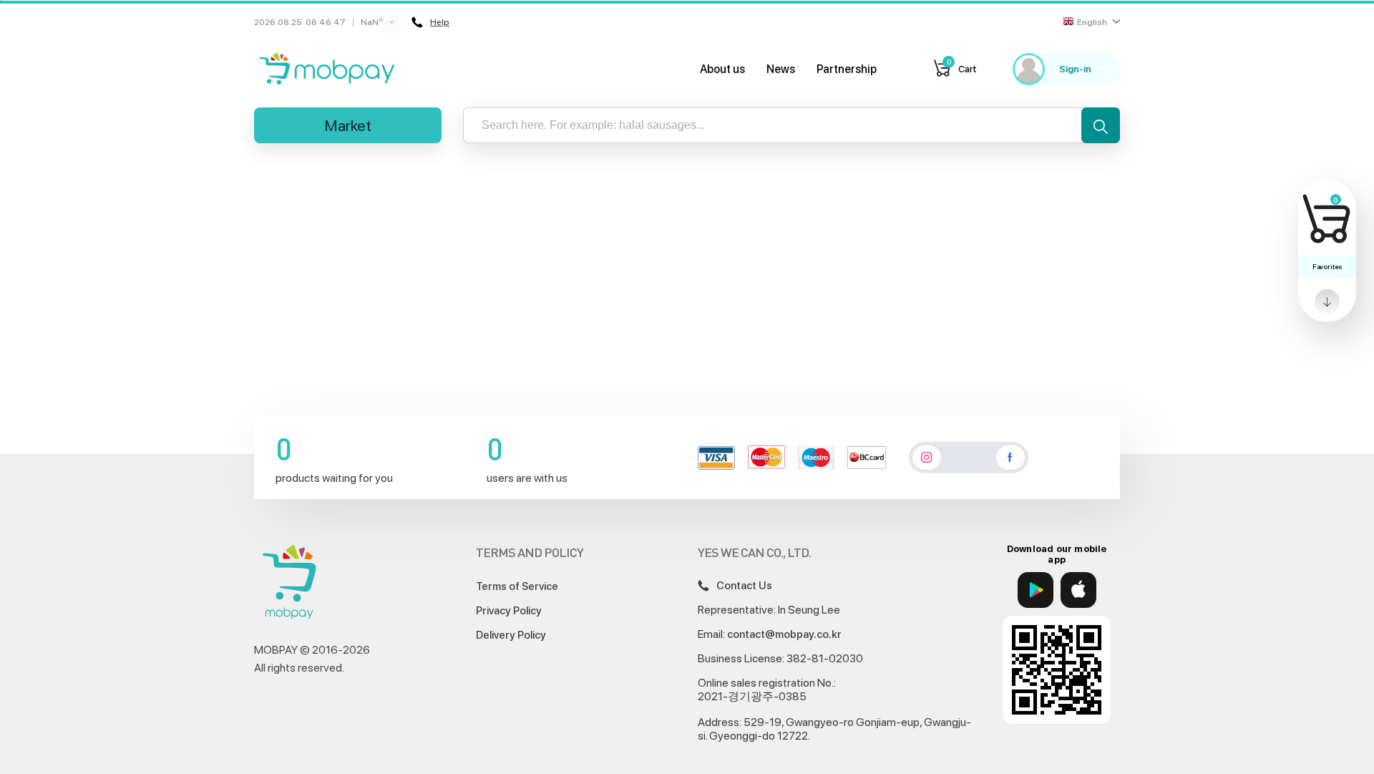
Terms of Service (517, 586)
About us (722, 69)
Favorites (1327, 266)
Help (439, 22)
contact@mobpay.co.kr (784, 634)
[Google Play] (1035, 590)
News (780, 69)
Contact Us (744, 585)
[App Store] (1078, 590)
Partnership (847, 69)
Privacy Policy (509, 610)
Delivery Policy (511, 635)
